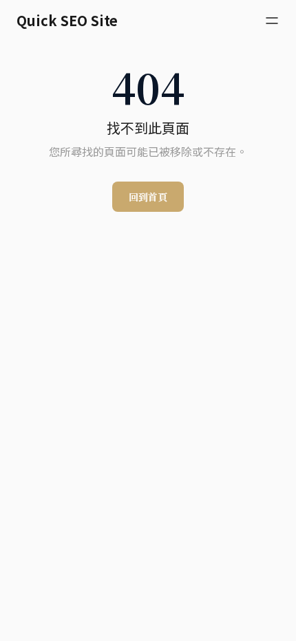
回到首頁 (148, 197)
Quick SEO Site (67, 20)
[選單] (271, 20)
